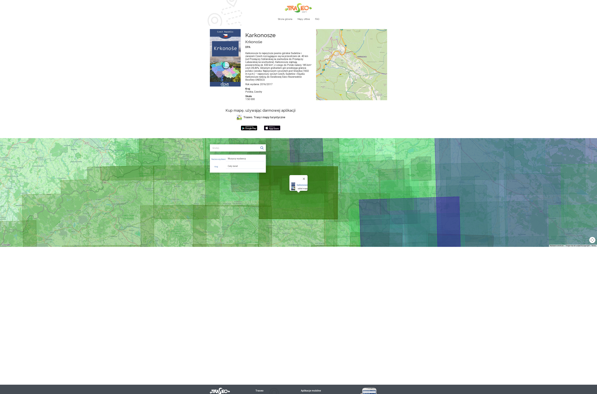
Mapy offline (304, 19)
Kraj (216, 167)
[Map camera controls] (592, 240)
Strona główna (285, 19)
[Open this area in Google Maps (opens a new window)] (6, 245)
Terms (594, 246)
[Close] (304, 179)
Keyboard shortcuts (557, 246)
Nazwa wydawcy (217, 159)
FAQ (317, 19)
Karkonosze (302, 185)
